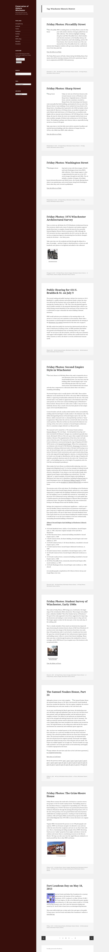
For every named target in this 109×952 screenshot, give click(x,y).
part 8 (52, 763)
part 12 (71, 763)
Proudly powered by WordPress (54, 948)
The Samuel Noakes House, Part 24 (66, 693)
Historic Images (68, 273)
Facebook (17, 26)
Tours (57, 776)
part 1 (64, 761)
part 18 (58, 765)
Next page (92, 938)
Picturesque (76, 446)
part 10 (61, 763)
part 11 (66, 763)
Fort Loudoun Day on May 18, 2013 (65, 887)
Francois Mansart (52, 432)
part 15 (85, 763)
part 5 (81, 761)
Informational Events (60, 350)
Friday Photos (61, 71)
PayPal (17, 36)
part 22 (77, 765)
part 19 (63, 765)
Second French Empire (64, 444)
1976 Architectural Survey (53, 261)
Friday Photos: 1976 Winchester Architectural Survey (66, 218)
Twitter (17, 28)
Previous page (44, 938)
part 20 (68, 765)
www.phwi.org (19, 23)
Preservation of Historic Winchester (21, 8)
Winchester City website (56, 322)
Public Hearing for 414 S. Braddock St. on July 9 (62, 291)
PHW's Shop (18, 39)
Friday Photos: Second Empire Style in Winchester (65, 368)
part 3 (73, 761)
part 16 (49, 765)
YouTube (17, 34)
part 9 (56, 763)
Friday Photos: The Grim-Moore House (66, 794)
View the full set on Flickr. (54, 52)
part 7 (48, 763)
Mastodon (17, 41)
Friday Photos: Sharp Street (64, 88)
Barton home (82, 478)
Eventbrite (18, 44)
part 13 (75, 763)
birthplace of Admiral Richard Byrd (71, 482)
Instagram (17, 31)
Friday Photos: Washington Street (67, 162)
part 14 (80, 763)
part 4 (77, 761)
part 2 (69, 761)
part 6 (85, 761)
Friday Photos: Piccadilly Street (66, 24)
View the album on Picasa (54, 663)
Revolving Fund (74, 867)
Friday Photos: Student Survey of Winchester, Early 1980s (67, 603)
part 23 (85, 765)
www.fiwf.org (50, 914)
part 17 (53, 765)
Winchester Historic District (71, 71)
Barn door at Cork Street (54, 756)
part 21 (73, 765)
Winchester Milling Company (72, 480)
